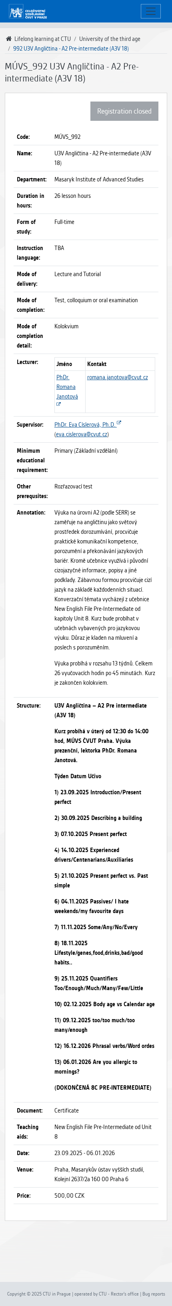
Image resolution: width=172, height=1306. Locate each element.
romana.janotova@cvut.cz (117, 377)
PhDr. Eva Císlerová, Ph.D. (85, 424)
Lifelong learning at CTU (42, 39)
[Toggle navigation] (151, 11)
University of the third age (109, 39)
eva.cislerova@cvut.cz (81, 434)
